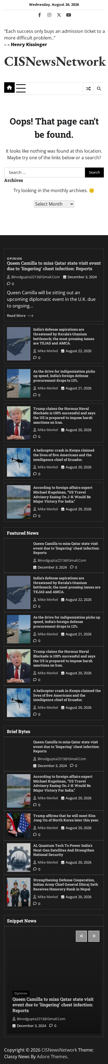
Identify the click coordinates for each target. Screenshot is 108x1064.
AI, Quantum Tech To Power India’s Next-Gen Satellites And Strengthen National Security (63, 850)
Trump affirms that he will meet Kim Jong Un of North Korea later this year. (66, 817)
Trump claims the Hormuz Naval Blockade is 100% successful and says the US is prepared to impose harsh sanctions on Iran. (64, 415)
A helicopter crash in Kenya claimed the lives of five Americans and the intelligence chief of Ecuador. (63, 454)
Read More (16, 315)
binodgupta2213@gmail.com (35, 276)
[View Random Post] (88, 88)
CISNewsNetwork (55, 61)
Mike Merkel (48, 350)
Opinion (14, 258)
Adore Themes (52, 1057)
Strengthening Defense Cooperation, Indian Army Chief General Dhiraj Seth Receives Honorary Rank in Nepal (65, 884)
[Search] (98, 88)
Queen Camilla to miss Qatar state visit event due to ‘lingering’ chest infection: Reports (54, 266)
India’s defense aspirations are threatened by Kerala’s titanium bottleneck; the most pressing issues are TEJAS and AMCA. (63, 336)
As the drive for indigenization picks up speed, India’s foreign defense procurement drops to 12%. (64, 376)
